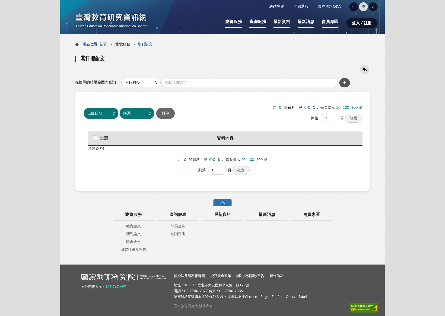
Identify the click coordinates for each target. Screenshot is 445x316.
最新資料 (281, 22)
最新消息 (306, 22)
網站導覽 (276, 6)
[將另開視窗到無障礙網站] (364, 308)
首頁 (103, 44)
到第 (314, 118)
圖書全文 (133, 242)
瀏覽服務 (233, 22)
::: (62, 4)
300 (354, 107)
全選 (104, 138)
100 (346, 107)
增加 (344, 82)
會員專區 (330, 22)
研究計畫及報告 (133, 250)
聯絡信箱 (276, 276)
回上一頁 (364, 69)
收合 (222, 202)
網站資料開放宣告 (250, 276)
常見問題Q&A (329, 6)
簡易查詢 (178, 226)
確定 (353, 118)
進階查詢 (178, 234)
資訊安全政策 (220, 276)
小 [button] (354, 7)
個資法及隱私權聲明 (189, 276)
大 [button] (373, 7)
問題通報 (301, 6)
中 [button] (363, 7)
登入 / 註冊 (362, 23)
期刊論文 (133, 234)
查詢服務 (257, 22)
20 (338, 107)
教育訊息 (133, 226)
